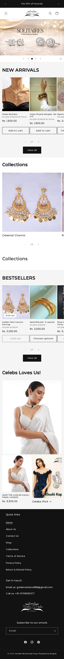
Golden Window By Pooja (26, 653)
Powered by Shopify (48, 653)
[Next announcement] (58, 4)
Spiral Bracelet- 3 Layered (42, 322)
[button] (6, 13)
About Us (11, 529)
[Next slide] (40, 58)
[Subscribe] (54, 630)
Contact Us (12, 535)
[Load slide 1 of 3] (28, 59)
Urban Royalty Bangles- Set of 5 (43, 115)
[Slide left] (25, 142)
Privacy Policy (13, 562)
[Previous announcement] (5, 4)
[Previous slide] (23, 58)
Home (9, 522)
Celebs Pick (40, 501)
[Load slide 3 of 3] (35, 59)
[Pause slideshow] (60, 58)
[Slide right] (38, 142)
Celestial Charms (13, 235)
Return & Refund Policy (19, 569)
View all (32, 150)
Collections (12, 549)
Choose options (43, 338)
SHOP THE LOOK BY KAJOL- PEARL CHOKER (16, 496)
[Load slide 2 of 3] (32, 59)
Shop (8, 542)
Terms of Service (15, 556)
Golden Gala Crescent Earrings (12, 323)
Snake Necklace (9, 114)
